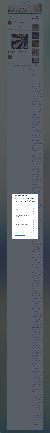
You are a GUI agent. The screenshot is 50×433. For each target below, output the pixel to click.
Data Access (25, 237)
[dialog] (25, 216)
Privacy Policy (28, 237)
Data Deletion (21, 237)
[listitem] (25, 207)
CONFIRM (20, 235)
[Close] (36, 195)
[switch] (33, 208)
